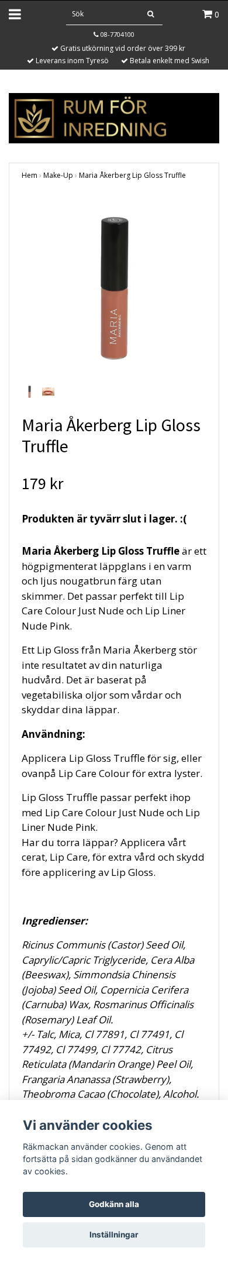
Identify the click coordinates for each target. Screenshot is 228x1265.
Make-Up (58, 175)
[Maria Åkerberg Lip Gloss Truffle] (114, 288)
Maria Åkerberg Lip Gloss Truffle (132, 175)
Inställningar (114, 1234)
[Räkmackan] (114, 116)
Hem (29, 175)
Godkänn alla (114, 1204)
